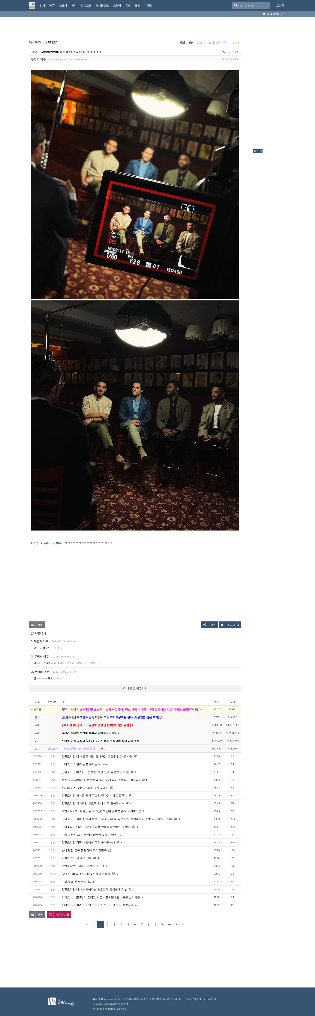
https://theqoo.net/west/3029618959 (67, 59)
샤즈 (64, 779)
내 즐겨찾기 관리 (276, 14)
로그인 (280, 5)
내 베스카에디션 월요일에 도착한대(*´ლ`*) (103, 889)
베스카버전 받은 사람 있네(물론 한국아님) (102, 772)
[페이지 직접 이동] (169, 924)
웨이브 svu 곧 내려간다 (76, 858)
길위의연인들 (50, 52)
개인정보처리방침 (128, 999)
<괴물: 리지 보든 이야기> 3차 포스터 (85, 787)
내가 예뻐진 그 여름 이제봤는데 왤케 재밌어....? (92, 834)
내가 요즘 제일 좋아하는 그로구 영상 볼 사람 (104, 756)
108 (101, 748)
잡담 (191, 42)
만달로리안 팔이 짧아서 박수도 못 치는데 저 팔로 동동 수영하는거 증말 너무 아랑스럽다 (117, 819)
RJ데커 (66, 873)
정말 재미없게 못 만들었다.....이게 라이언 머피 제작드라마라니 (107, 779)
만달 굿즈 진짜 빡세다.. (76, 881)
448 (202, 709)
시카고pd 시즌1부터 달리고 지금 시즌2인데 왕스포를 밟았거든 (101, 897)
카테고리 (43, 42)
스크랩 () (233, 624)
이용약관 (111, 999)
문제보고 (211, 999)
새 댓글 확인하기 (136, 688)
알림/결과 (214, 42)
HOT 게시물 (62, 914)
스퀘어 (201, 42)
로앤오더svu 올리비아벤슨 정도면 (83, 866)
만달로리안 (68, 756)
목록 (40, 624)
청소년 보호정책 (150, 999)
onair (236, 42)
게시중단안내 (169, 999)
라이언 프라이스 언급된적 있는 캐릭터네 (108, 905)
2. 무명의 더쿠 (40, 656)
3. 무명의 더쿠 (40, 671)
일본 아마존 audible (95, 764)
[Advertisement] (270, 84)
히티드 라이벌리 (72, 764)
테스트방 (184, 999)
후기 (227, 42)
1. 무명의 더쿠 (39, 641)
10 (162, 924)
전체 (182, 42)
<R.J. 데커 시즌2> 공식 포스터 (90, 873)
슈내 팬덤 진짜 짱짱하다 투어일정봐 (84, 850)
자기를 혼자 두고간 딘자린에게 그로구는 (101, 795)
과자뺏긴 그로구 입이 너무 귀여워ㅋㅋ (100, 803)
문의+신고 (198, 999)
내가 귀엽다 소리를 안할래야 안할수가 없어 (103, 826)
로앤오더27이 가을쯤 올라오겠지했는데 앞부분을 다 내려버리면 (101, 811)
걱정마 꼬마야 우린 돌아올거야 (95, 842)
